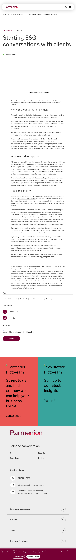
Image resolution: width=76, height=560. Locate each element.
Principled (28, 101)
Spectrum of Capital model (26, 198)
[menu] (70, 7)
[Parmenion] (11, 7)
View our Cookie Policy (36, 553)
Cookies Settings (18, 556)
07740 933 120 (14, 312)
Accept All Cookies (33, 556)
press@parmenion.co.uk (17, 318)
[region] (38, 554)
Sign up (11, 339)
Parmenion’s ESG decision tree (54, 196)
